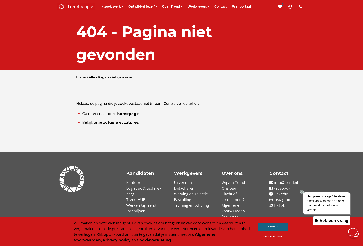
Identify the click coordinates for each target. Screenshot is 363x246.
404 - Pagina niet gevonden (111, 77)
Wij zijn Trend (233, 182)
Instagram (283, 199)
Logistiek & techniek (143, 188)
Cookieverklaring (154, 240)
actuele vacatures (121, 122)
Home (81, 77)
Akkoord (273, 226)
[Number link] (301, 6)
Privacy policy (233, 216)
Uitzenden (183, 182)
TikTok (279, 205)
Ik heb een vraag (331, 220)
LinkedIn (281, 193)
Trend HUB (136, 199)
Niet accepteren (273, 236)
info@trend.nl (286, 182)
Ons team (230, 188)
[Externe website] (291, 6)
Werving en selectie (191, 193)
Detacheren (184, 188)
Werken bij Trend (141, 205)
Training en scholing (191, 205)
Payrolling (182, 199)
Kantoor (133, 182)
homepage (128, 113)
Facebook (282, 188)
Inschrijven (135, 210)
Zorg (130, 193)
